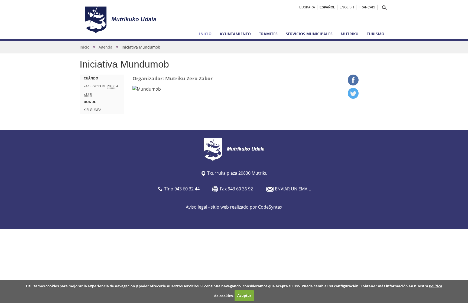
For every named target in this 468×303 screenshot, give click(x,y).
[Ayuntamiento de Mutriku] (121, 19)
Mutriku (350, 33)
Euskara (307, 7)
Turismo (375, 33)
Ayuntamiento (235, 33)
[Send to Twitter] (353, 97)
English (347, 7)
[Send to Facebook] (353, 84)
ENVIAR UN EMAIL (293, 189)
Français (367, 7)
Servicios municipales (309, 33)
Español (327, 7)
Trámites (268, 33)
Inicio (205, 33)
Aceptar (244, 295)
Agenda (105, 47)
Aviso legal (196, 207)
